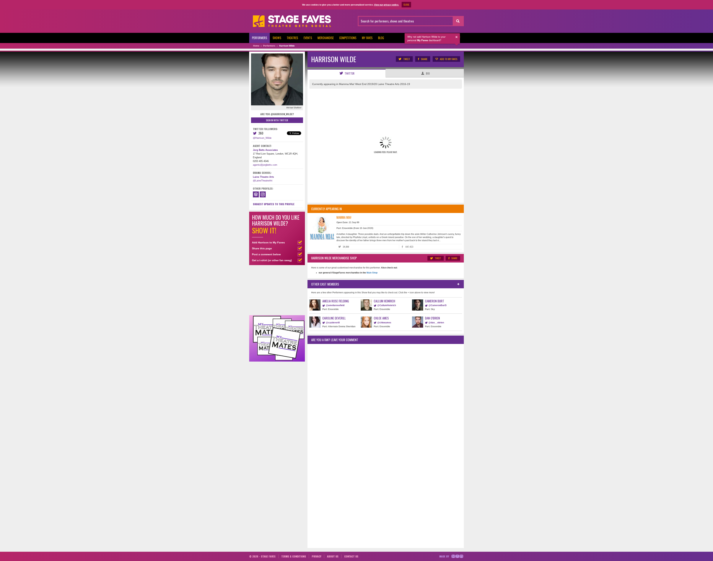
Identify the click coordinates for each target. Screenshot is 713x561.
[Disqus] (385, 396)
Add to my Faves (448, 59)
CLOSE (406, 4)
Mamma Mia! (343, 217)
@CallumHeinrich (386, 305)
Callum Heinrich (384, 301)
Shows (277, 38)
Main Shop (371, 272)
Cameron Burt (434, 301)
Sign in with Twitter (277, 120)
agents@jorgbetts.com (265, 164)
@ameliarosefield (335, 305)
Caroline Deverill (334, 318)
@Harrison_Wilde (262, 138)
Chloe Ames (381, 318)
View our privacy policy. (386, 5)
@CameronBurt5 (438, 305)
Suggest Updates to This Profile (273, 204)
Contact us (351, 556)
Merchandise (326, 38)
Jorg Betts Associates (265, 150)
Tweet (406, 59)
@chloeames (384, 322)
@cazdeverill (333, 322)
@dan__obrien (436, 322)
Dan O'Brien (432, 318)
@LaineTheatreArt (262, 180)
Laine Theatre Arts (263, 176)
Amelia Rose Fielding (335, 301)
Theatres (292, 38)
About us (332, 556)
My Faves (367, 38)
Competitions (347, 38)
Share (424, 59)
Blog (381, 38)
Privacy (316, 556)
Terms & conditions (293, 556)
